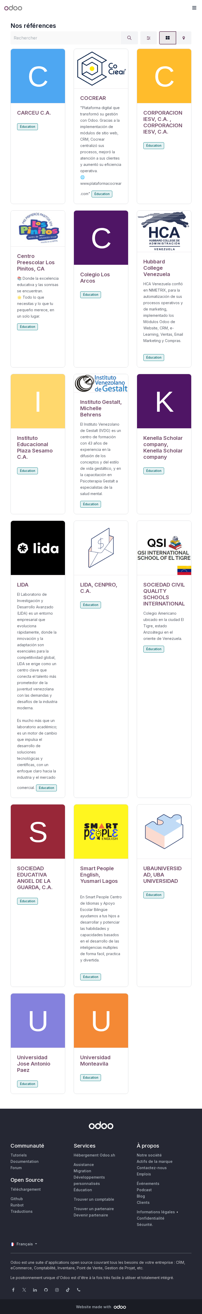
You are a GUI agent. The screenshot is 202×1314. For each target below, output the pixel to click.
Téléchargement (26, 1189)
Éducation (27, 127)
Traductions (22, 1211)
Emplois (144, 1174)
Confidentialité (150, 1218)
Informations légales (156, 1212)
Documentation (25, 1161)
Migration (82, 1171)
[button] (194, 8)
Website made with (94, 1307)
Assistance (84, 1164)
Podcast (144, 1190)
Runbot (17, 1205)
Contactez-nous (152, 1167)
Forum (16, 1167)
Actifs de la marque (155, 1161)
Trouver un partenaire (94, 1208)
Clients (143, 1202)
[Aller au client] (38, 76)
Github (17, 1198)
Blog (141, 1196)
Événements (148, 1183)
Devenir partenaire (91, 1215)
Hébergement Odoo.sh (94, 1155)
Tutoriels (19, 1155)
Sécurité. (145, 1224)
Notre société (149, 1155)
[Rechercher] (129, 37)
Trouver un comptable (94, 1199)
